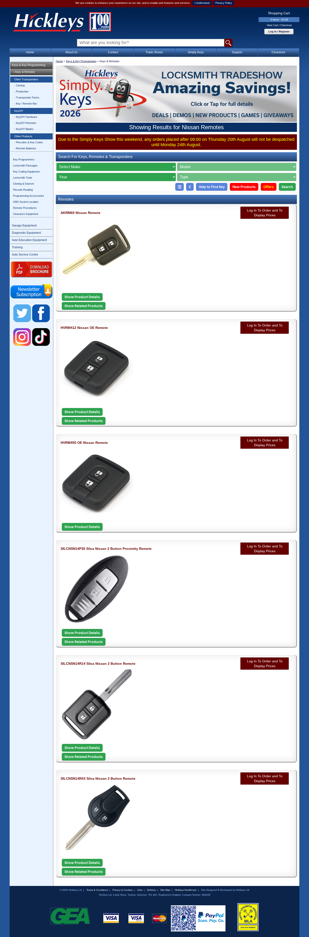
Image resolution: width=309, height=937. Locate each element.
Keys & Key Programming (28, 65)
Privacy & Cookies (122, 890)
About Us (71, 52)
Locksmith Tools (22, 177)
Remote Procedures (25, 207)
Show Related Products (83, 306)
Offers (268, 187)
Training (17, 247)
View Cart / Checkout (279, 25)
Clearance (278, 52)
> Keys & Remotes (24, 71)
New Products (244, 187)
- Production (21, 91)
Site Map (165, 890)
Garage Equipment (24, 225)
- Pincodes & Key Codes (28, 142)
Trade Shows (154, 52)
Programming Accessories (28, 195)
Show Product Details (82, 297)
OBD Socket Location (25, 201)
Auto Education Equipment (29, 240)
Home (30, 52)
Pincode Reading (23, 189)
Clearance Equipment (25, 213)
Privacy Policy (223, 2)
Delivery (151, 890)
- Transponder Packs (26, 97)
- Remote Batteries (25, 148)
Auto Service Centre (25, 254)
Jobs (139, 890)
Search (287, 187)
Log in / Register (278, 31)
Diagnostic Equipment (26, 232)
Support (237, 52)
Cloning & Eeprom (23, 183)
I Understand (202, 2)
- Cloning (19, 85)
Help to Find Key (212, 187)
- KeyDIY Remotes (25, 122)
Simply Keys (196, 52)
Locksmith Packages (25, 165)
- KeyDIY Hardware (25, 116)
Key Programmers (24, 159)
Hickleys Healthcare (186, 890)
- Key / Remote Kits (25, 103)
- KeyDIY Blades (24, 129)
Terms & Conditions (97, 890)
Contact (113, 52)
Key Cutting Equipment (26, 171)
